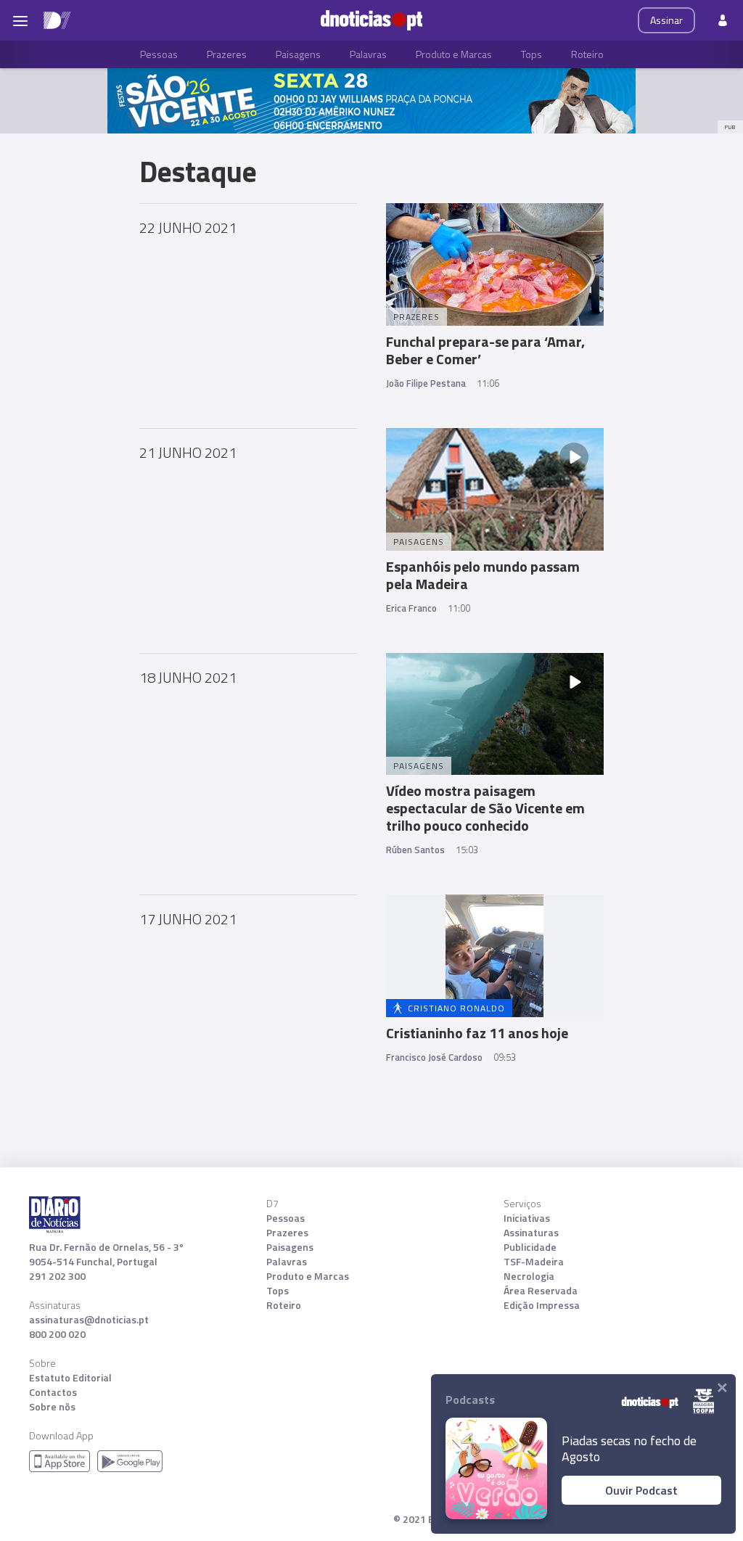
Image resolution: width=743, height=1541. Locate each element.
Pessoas (159, 54)
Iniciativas (527, 1218)
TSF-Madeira (534, 1261)
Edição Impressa (542, 1305)
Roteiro (587, 54)
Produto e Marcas (454, 54)
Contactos (53, 1392)
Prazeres (227, 54)
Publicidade (530, 1247)
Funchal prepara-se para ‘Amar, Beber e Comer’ (485, 350)
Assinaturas (531, 1232)
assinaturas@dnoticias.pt (89, 1319)
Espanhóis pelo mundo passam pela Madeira (483, 575)
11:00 (459, 608)
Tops (531, 54)
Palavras (368, 54)
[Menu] (20, 20)
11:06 (488, 383)
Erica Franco (411, 608)
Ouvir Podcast (641, 1490)
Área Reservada (541, 1290)
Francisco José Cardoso (434, 1057)
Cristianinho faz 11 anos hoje (477, 1033)
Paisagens (298, 54)
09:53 (504, 1057)
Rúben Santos (415, 849)
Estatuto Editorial (70, 1378)
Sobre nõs (52, 1407)
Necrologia (529, 1276)
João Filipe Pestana (426, 383)
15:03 (467, 849)
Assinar (666, 20)
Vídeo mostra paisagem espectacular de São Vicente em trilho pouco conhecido (485, 808)
